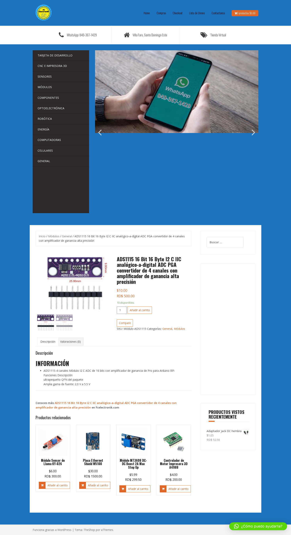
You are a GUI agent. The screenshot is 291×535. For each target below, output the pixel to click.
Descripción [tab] (47, 341)
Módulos (45, 87)
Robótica (45, 119)
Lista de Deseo (197, 13)
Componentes (48, 98)
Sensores (45, 76)
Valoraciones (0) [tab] (70, 341)
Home (147, 13)
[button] (258, 526)
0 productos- (246, 13)
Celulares (45, 150)
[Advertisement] (228, 329)
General (44, 161)
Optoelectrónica (51, 108)
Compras (161, 13)
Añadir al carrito (140, 310)
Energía (43, 129)
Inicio (42, 236)
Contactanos (218, 13)
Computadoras (49, 140)
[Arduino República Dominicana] (43, 12)
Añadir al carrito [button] (58, 485)
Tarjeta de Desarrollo (55, 55)
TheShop (89, 530)
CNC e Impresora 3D (52, 66)
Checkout (178, 13)
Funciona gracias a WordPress (52, 530)
